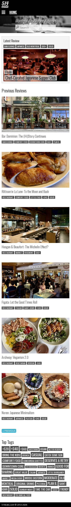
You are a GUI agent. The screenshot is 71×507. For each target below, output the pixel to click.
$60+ (49, 142)
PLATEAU (29, 418)
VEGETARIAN (20, 363)
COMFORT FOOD (21, 142)
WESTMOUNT (7, 495)
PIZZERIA (41, 484)
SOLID (52, 197)
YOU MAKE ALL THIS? (22, 495)
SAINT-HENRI (29, 308)
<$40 (45, 197)
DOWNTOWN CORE (37, 142)
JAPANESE (19, 418)
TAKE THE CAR (42, 489)
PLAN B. (56, 142)
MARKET (19, 252)
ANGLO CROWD (33, 449)
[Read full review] (35, 115)
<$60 (23, 449)
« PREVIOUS (8, 430)
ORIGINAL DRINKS (25, 484)
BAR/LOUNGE (7, 142)
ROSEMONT (29, 252)
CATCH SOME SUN (53, 455)
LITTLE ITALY (36, 197)
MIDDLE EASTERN (33, 478)
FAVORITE (41, 466)
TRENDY (64, 489)
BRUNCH (25, 455)
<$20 (5, 448)
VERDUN (31, 363)
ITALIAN (19, 308)
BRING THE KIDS (11, 455)
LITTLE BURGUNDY (56, 472)
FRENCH (51, 466)
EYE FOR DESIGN (31, 467)
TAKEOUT (55, 490)
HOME (13, 12)
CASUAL (37, 454)
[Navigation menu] (3, 12)
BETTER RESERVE (55, 449)
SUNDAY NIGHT (26, 489)
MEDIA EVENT (17, 478)
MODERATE (51, 477)
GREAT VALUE (21, 472)
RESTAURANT (7, 197)
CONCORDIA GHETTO (33, 461)
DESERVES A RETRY (56, 460)
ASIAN (43, 449)
